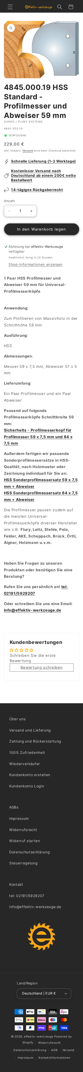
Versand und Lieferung (30, 730)
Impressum (19, 818)
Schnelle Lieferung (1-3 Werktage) (43, 161)
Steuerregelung (23, 863)
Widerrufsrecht (23, 830)
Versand (27, 150)
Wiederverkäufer (24, 764)
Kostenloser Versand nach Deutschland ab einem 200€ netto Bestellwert (43, 176)
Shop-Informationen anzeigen (35, 264)
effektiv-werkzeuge (38, 1036)
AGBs (14, 807)
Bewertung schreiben (42, 667)
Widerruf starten (24, 841)
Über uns (17, 719)
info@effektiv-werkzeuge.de (32, 610)
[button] (10, 6)
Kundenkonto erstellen (29, 775)
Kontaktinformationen (54, 1057)
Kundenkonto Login (26, 786)
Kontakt (16, 884)
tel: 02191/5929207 (26, 896)
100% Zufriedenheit (27, 752)
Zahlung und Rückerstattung (35, 741)
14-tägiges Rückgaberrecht (37, 190)
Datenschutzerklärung (29, 852)
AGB (54, 1050)
